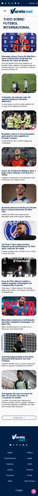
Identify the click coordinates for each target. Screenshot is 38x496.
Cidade (9, 453)
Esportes (9, 464)
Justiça (10, 470)
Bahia (10, 481)
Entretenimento (10, 458)
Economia (10, 475)
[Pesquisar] (36, 3)
